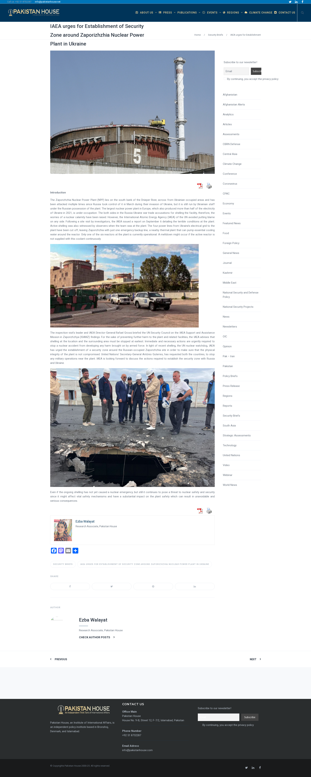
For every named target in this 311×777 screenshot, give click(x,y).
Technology (229, 445)
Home (197, 34)
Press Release (231, 386)
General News (231, 253)
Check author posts (94, 637)
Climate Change (232, 164)
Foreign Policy (231, 243)
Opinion (227, 346)
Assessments (231, 134)
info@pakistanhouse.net (47, 1)
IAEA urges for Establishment (245, 34)
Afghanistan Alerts (234, 104)
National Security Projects (238, 306)
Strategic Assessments (237, 435)
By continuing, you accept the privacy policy (252, 79)
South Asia (229, 425)
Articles (227, 124)
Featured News (232, 223)
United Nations (231, 455)
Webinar (227, 475)
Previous (61, 659)
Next (253, 659)
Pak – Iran (229, 356)
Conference (230, 173)
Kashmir (228, 272)
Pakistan (228, 366)
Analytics (228, 114)
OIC (225, 336)
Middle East (229, 282)
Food (226, 233)
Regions (227, 395)
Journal (227, 263)
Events (227, 213)
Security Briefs (215, 34)
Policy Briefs (230, 376)
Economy (228, 203)
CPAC (226, 193)
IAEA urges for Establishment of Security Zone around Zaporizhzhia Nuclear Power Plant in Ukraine (97, 35)
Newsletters (230, 326)
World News (230, 485)
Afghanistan (230, 94)
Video (226, 465)
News (226, 316)
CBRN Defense (231, 144)
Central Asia (230, 154)
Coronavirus (230, 183)
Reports (227, 405)
